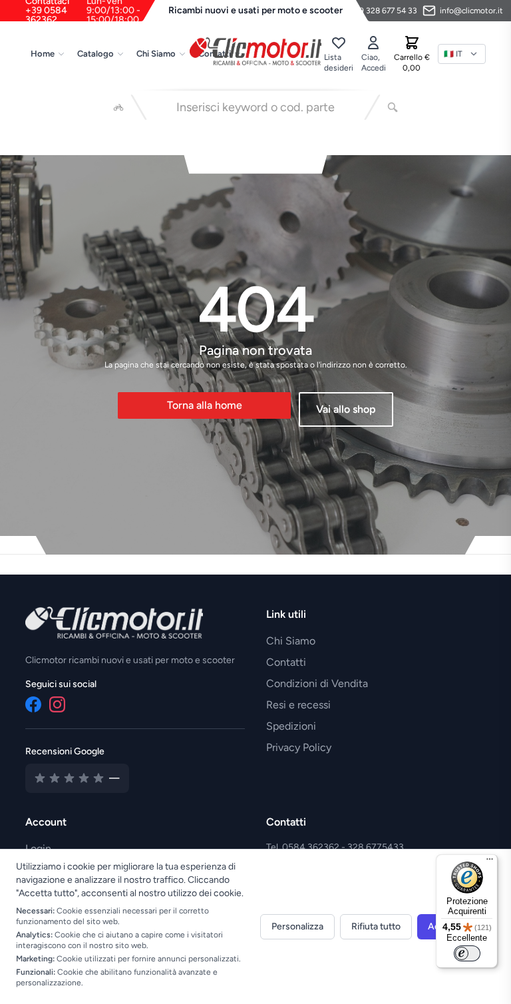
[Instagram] (57, 704)
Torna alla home (204, 405)
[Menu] (490, 862)
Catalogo (95, 54)
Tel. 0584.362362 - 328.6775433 (335, 847)
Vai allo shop (346, 409)
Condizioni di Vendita (317, 683)
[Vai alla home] (255, 51)
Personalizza (297, 926)
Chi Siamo (156, 54)
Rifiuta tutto (376, 926)
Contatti (286, 662)
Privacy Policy (298, 747)
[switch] (467, 953)
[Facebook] (33, 704)
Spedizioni (291, 726)
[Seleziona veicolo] (118, 107)
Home (43, 54)
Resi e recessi (298, 704)
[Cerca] (393, 107)
